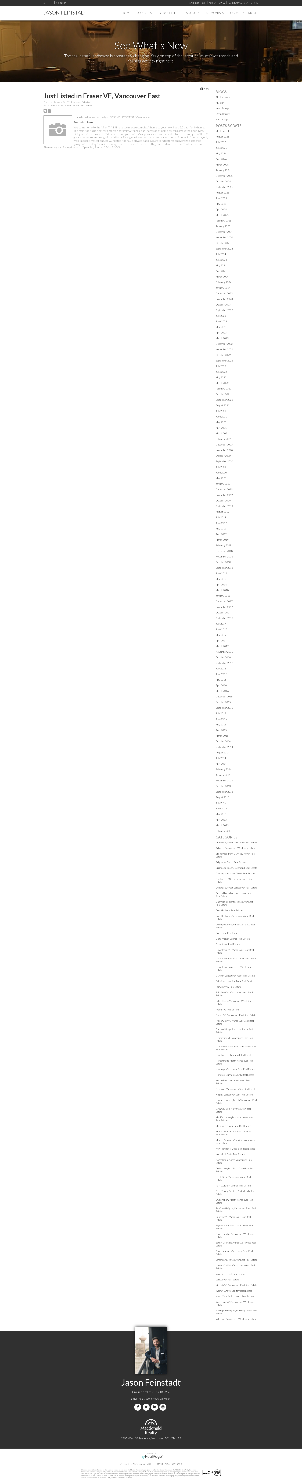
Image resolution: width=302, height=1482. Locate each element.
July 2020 (221, 466)
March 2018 (222, 590)
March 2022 (222, 382)
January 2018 (223, 595)
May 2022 (221, 377)
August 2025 (222, 192)
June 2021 (221, 416)
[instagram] (163, 1407)
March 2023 (222, 338)
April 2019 (221, 534)
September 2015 (224, 707)
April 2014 (221, 763)
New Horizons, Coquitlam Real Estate (235, 1148)
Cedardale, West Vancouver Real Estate (236, 887)
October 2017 (223, 612)
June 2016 (221, 674)
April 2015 (221, 730)
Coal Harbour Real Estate (229, 910)
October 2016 (223, 657)
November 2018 (224, 556)
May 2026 (221, 153)
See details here (83, 122)
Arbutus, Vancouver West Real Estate (236, 848)
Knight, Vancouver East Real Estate (234, 1094)
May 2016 (221, 679)
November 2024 (224, 237)
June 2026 (221, 147)
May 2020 (221, 478)
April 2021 (221, 427)
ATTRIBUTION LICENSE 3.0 (169, 1464)
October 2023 (223, 304)
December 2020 (224, 444)
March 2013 (222, 825)
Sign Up (61, 2)
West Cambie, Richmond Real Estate (235, 1296)
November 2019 (224, 494)
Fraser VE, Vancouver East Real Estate (72, 105)
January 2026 (223, 170)
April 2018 (221, 584)
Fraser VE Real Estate (227, 1009)
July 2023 (221, 315)
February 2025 (223, 220)
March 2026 (222, 164)
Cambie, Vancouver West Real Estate (235, 873)
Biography (236, 13)
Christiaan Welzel (141, 1464)
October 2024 (223, 242)
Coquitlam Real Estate (227, 933)
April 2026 (221, 158)
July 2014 (221, 758)
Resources (191, 13)
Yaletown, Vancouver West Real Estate (236, 1319)
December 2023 (224, 293)
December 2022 (224, 343)
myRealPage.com (151, 1456)
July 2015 (221, 713)
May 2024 (221, 265)
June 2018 (221, 573)
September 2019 (224, 506)
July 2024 (221, 254)
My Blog (220, 102)
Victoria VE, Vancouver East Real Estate (236, 1285)
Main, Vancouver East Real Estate (233, 1125)
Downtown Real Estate (228, 944)
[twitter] (147, 1407)
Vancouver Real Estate (227, 1279)
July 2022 (221, 366)
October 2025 (223, 181)
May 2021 (221, 422)
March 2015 (222, 735)
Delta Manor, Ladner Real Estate (233, 938)
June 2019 (221, 522)
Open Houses (223, 113)
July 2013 (221, 802)
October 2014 (223, 741)
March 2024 (222, 276)
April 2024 (221, 270)
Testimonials (213, 13)
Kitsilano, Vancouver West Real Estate (236, 1088)
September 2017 (224, 618)
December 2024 (224, 231)
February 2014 (223, 769)
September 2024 (224, 248)
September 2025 (224, 186)
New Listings (222, 108)
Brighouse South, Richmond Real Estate (236, 867)
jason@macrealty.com (158, 1398)
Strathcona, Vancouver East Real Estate (236, 1259)
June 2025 (221, 198)
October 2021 (223, 394)
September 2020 (224, 461)
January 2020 (223, 483)
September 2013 (224, 791)
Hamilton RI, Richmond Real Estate (234, 1054)
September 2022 (224, 360)
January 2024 (223, 287)
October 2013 (223, 786)
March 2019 (222, 539)
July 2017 (221, 623)
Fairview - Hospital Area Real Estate (234, 981)
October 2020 (223, 455)
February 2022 (223, 388)
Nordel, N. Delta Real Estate (230, 1154)
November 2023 (224, 298)
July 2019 (221, 517)
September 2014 (224, 746)
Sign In (48, 2)
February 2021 (223, 438)
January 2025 (223, 226)
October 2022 (223, 354)
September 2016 (224, 662)
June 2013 (221, 808)
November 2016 (224, 651)
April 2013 (221, 819)
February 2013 (223, 830)
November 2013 (224, 780)
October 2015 (223, 702)
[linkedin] (155, 1407)
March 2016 (222, 690)
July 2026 (221, 142)
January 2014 (223, 774)
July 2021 (221, 410)
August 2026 (222, 136)
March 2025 (222, 214)
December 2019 (224, 489)
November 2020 (224, 450)
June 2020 (221, 472)
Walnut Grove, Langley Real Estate (234, 1290)
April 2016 (221, 685)
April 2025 (221, 209)
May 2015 (221, 724)
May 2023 (221, 326)
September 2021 (224, 399)
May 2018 (221, 578)
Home (126, 13)
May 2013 (221, 814)
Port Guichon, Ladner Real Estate (233, 1185)
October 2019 (223, 500)
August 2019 (222, 511)
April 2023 (221, 332)
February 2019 (223, 545)
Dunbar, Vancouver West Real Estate (235, 975)
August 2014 (222, 752)
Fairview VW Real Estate (229, 986)
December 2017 (224, 601)
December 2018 (224, 550)
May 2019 (221, 528)
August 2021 (222, 405)
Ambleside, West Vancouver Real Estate (236, 842)
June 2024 (221, 259)
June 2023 (221, 321)
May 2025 (221, 203)
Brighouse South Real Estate (231, 862)
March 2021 (222, 433)
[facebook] (138, 1407)
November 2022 (224, 349)
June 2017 (221, 629)
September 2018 (224, 567)
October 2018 (223, 562)
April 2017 (221, 640)
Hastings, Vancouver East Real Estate (235, 1069)
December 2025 (224, 175)
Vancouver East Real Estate (230, 1273)
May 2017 (221, 634)
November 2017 (224, 606)
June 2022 (221, 371)
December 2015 (224, 696)
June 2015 (221, 718)
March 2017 (222, 646)
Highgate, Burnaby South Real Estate (235, 1074)
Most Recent (222, 130)
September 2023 (224, 310)
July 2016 (221, 668)
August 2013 (222, 797)
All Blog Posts (223, 97)
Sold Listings (222, 119)
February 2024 (223, 282)
